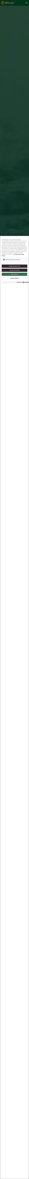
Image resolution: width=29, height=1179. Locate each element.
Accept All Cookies (14, 270)
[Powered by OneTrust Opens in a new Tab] (22, 283)
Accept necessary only (14, 266)
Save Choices (14, 274)
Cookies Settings (14, 278)
